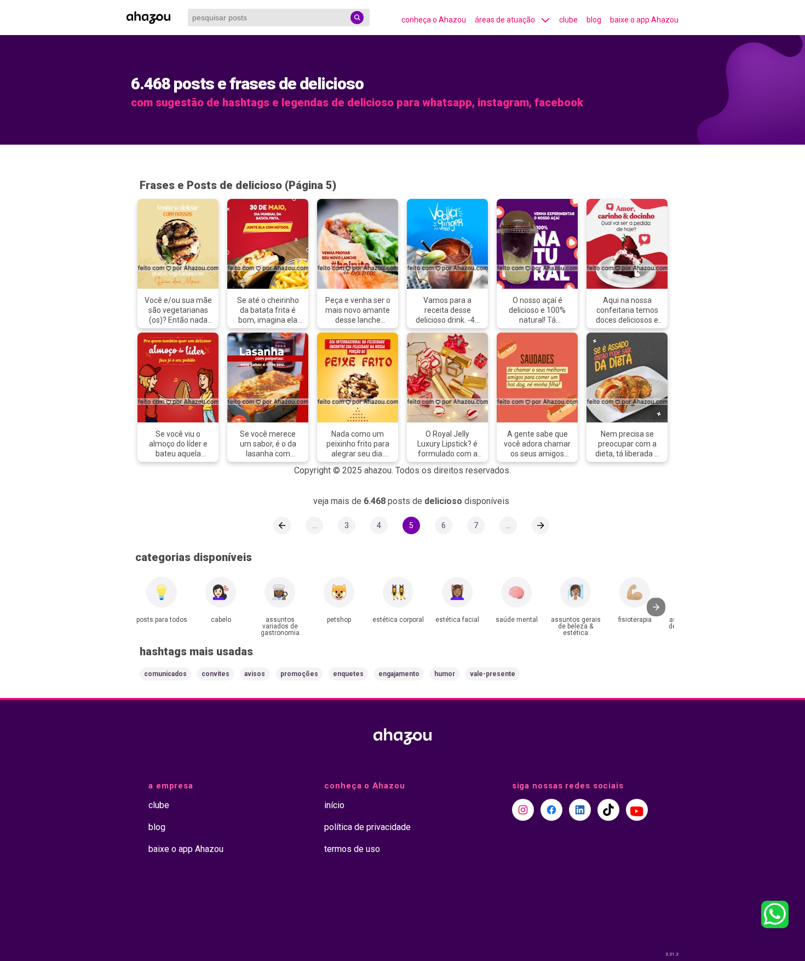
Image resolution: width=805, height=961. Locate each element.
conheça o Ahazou (433, 19)
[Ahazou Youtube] (637, 810)
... (314, 525)
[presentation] (656, 607)
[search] (357, 17)
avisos (254, 674)
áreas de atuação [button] (505, 19)
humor (444, 674)
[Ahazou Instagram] (523, 810)
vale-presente (492, 674)
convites (215, 674)
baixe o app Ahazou (644, 19)
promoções (299, 674)
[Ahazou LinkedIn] (580, 810)
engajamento (398, 674)
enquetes (348, 674)
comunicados (165, 674)
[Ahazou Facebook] (551, 810)
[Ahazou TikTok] (608, 810)
